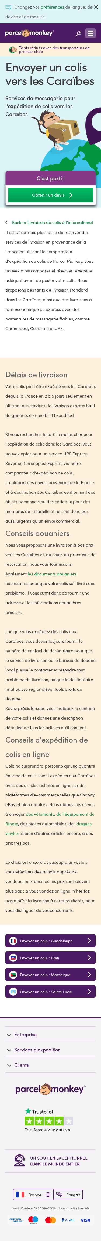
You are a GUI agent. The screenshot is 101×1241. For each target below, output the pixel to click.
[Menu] (90, 33)
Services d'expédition (37, 1049)
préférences (52, 7)
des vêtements (40, 814)
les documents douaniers (52, 573)
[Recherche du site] (78, 33)
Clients (21, 1064)
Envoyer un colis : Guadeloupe (46, 940)
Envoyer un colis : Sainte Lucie (45, 991)
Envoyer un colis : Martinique (44, 974)
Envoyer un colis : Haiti (39, 957)
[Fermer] (96, 7)
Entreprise (25, 1034)
